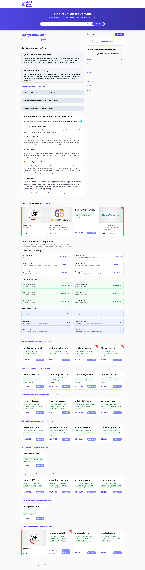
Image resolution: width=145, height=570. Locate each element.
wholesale (82, 351)
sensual (32, 433)
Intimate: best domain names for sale (37, 421)
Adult (88, 63)
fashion (110, 430)
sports (59, 404)
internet (88, 213)
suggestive (26, 380)
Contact (89, 4)
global (51, 536)
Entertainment (91, 68)
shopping (56, 351)
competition (63, 406)
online (77, 213)
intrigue (90, 380)
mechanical (110, 538)
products (82, 213)
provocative (33, 380)
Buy (69, 285)
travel (67, 536)
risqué (25, 382)
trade (36, 351)
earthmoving (27, 355)
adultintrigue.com (84, 374)
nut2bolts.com (108, 533)
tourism (64, 538)
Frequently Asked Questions (33, 86)
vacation (63, 536)
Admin (122, 565)
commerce (26, 351)
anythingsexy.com (58, 480)
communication (79, 380)
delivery (85, 215)
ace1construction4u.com (35, 348)
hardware (78, 536)
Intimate (89, 72)
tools (103, 536)
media (91, 377)
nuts (116, 538)
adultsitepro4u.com (59, 374)
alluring (51, 488)
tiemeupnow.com (58, 427)
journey (58, 538)
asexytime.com (32, 34)
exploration (52, 538)
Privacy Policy (106, 565)
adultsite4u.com (109, 374)
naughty (40, 380)
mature (119, 377)
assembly (85, 538)
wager (51, 408)
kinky (51, 433)
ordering (113, 353)
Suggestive (90, 81)
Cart (110, 4)
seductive (64, 485)
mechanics (91, 538)
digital (61, 377)
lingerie (108, 433)
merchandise (90, 351)
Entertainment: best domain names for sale (39, 394)
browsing (114, 380)
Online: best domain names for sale (36, 342)
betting (64, 404)
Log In (115, 4)
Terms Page (115, 565)
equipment (108, 536)
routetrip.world (57, 533)
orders (33, 355)
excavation (34, 353)
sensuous (52, 485)
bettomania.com (57, 400)
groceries (60, 353)
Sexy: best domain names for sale (35, 447)
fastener (78, 540)
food (89, 215)
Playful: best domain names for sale (36, 500)
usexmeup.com (31, 427)
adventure (56, 536)
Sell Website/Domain (78, 4)
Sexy (88, 77)
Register (121, 4)
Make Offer (119, 34)
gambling (52, 406)
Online (89, 59)
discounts (114, 351)
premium (52, 540)
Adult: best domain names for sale (35, 368)
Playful (89, 86)
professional (53, 380)
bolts (119, 538)
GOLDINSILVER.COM (54, 225)
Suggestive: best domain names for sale (38, 474)
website (103, 380)
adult (30, 377)
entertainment (36, 377)
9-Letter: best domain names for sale (36, 527)
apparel (103, 433)
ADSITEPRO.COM (27, 225)
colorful (118, 433)
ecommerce (78, 215)
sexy (108, 406)
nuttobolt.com (82, 533)
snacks (91, 353)
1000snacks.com (83, 348)
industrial (91, 536)
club (51, 353)
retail (54, 353)
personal (41, 430)
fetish (66, 430)
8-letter (25, 435)
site (63, 380)
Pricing (103, 4)
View (69, 256)
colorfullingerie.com (111, 427)
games (57, 406)
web (102, 377)
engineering (85, 536)
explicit (59, 380)
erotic (55, 433)
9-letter (103, 408)
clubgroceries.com (58, 348)
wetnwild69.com (31, 374)
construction (27, 353)
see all (47, 203)
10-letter (56, 408)
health (92, 213)
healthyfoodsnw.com (85, 209)
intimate (103, 406)
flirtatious (58, 485)
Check (68, 314)
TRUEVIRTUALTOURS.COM (108, 225)
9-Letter (89, 90)
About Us (96, 4)
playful (119, 406)
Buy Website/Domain (64, 4)
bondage (61, 430)
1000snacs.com (108, 348)
